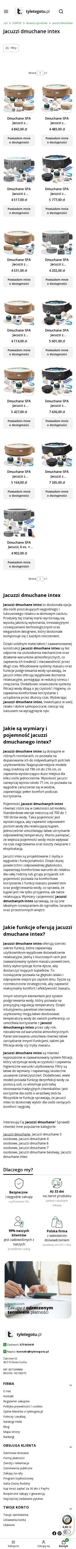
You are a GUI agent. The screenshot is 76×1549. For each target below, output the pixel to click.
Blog (6, 1427)
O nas (7, 1391)
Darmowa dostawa (16, 1453)
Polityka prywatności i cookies (23, 1406)
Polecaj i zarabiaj (14, 1416)
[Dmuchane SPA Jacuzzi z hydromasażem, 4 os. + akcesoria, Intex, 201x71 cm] (57, 169)
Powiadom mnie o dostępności (19, 140)
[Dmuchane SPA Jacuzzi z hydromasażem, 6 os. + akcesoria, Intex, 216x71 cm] (19, 380)
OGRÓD (16, 23)
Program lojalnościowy (18, 1478)
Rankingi (8, 1437)
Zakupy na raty (13, 1473)
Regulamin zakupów (16, 1401)
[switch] (67, 1532)
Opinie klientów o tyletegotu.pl (23, 1411)
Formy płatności (14, 1458)
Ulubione (9, 1525)
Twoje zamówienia (15, 1515)
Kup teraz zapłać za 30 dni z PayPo (26, 1488)
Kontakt (8, 1396)
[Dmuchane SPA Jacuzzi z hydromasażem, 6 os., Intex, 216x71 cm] (19, 451)
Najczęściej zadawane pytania (23, 1499)
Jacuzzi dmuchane (62, 23)
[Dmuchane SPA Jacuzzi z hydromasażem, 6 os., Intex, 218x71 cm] (57, 451)
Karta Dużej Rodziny (16, 1483)
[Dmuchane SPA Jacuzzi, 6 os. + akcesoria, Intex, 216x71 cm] (19, 522)
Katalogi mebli (12, 1422)
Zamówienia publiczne (17, 1468)
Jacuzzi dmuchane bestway (39, 1152)
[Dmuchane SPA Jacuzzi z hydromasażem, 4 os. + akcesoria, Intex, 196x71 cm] (19, 98)
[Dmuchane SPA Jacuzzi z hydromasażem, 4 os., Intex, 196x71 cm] (19, 239)
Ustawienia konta (14, 1520)
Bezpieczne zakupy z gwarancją (24, 1494)
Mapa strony (11, 1432)
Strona (32, 73)
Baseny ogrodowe (36, 23)
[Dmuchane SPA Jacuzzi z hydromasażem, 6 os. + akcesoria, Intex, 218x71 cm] (57, 380)
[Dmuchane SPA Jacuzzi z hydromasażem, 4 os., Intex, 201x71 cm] (57, 310)
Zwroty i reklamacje (16, 1463)
